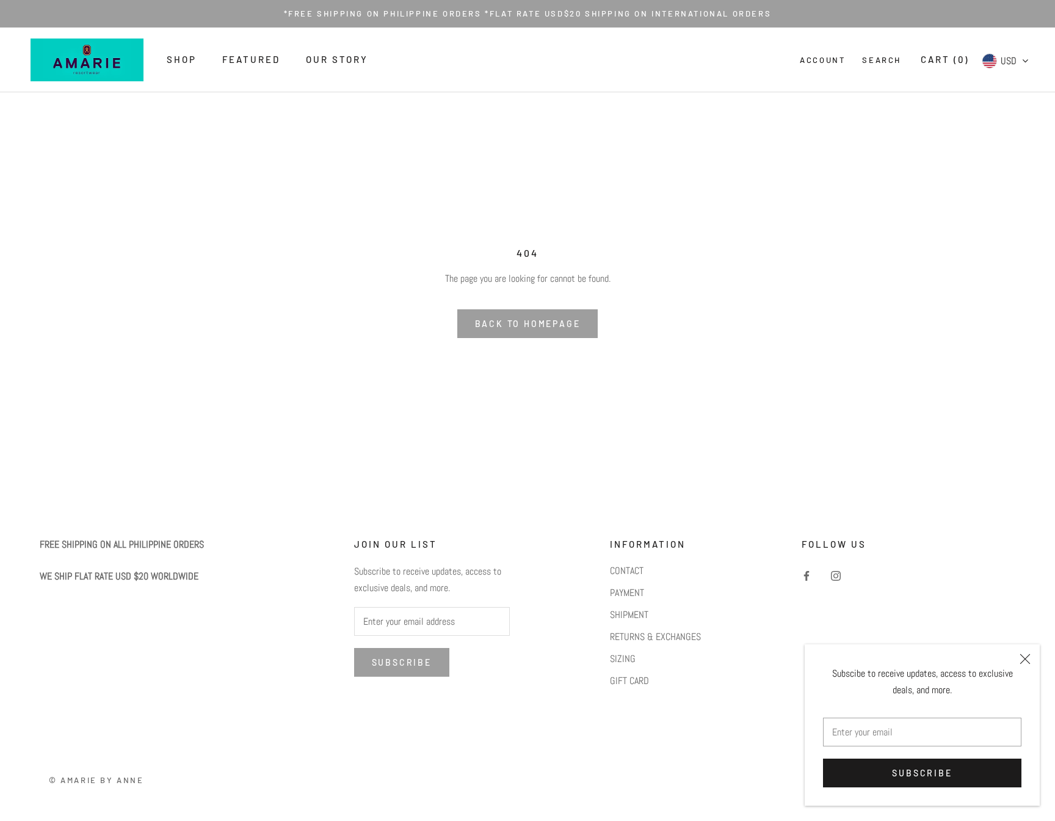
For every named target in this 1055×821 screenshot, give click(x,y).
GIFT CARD (629, 680)
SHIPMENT (629, 614)
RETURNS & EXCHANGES (655, 636)
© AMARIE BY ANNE (96, 780)
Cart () (945, 59)
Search (881, 60)
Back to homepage (528, 323)
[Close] (1025, 659)
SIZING (623, 658)
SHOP (182, 59)
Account (822, 60)
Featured (251, 59)
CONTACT (627, 570)
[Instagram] (836, 575)
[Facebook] (806, 575)
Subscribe (922, 773)
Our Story (337, 59)
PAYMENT (627, 592)
